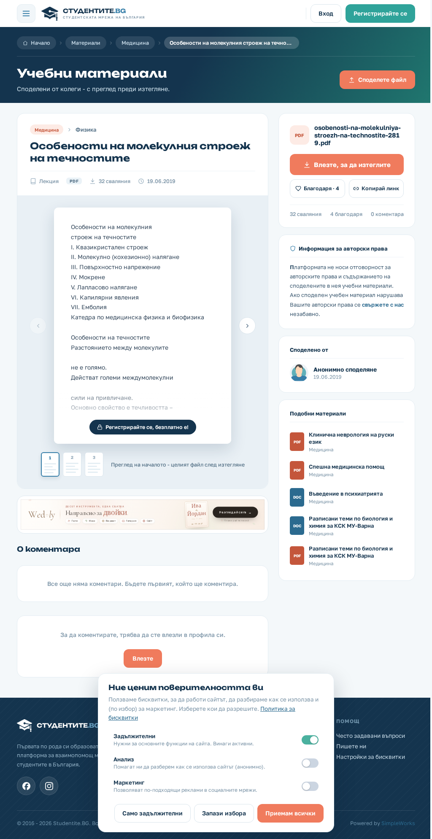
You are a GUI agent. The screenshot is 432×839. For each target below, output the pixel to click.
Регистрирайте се (380, 13)
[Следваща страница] (247, 325)
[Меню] (26, 13)
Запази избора (224, 813)
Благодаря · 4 (321, 188)
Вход (326, 13)
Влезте (142, 658)
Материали (85, 43)
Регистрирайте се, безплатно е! (147, 427)
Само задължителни (152, 813)
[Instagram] (49, 786)
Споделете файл (382, 79)
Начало (40, 43)
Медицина (135, 43)
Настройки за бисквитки (370, 756)
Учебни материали (92, 73)
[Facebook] (26, 786)
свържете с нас (383, 304)
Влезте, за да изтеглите (352, 164)
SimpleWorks (398, 823)
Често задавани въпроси (370, 735)
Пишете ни (351, 746)
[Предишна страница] (38, 325)
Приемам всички (290, 813)
